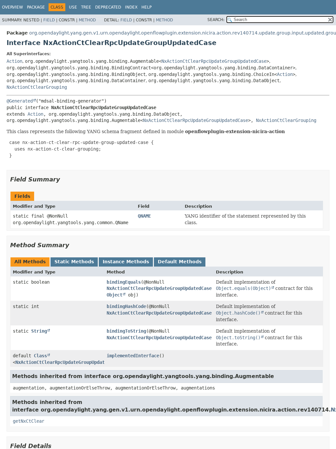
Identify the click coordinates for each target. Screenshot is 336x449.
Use (73, 7)
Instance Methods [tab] (126, 261)
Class (40, 355)
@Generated (20, 101)
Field (49, 20)
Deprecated (108, 7)
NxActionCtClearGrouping (37, 87)
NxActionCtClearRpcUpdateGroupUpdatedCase (213, 61)
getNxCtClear (28, 421)
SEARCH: (215, 19)
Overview (12, 7)
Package (36, 7)
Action (14, 61)
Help (146, 7)
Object (114, 294)
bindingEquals (124, 282)
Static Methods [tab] (74, 261)
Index (131, 7)
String (39, 331)
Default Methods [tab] (179, 261)
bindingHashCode (126, 306)
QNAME (144, 216)
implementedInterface (133, 355)
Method (87, 20)
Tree (86, 7)
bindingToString (126, 331)
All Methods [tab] (30, 261)
